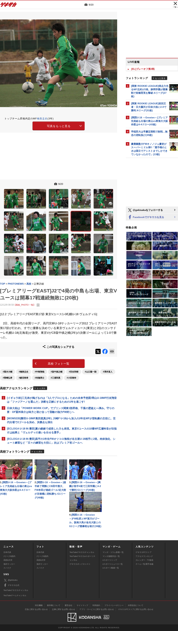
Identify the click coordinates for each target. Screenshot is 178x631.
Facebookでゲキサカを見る (148, 217)
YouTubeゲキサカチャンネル (82, 552)
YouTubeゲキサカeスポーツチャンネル (82, 558)
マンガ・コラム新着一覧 (113, 552)
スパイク (7, 568)
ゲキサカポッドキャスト (80, 564)
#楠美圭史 (23, 372)
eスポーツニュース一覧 (113, 564)
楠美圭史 (42, 118)
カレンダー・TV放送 (144, 560)
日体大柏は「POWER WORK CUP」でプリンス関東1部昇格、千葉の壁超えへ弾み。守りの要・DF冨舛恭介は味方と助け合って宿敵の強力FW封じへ (60, 410)
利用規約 (96, 605)
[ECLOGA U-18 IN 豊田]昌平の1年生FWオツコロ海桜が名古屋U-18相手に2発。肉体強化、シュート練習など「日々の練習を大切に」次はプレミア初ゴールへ (61, 440)
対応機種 (39, 605)
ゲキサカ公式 (13, 585)
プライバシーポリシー (114, 605)
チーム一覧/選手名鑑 (144, 564)
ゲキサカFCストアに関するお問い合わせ (135, 609)
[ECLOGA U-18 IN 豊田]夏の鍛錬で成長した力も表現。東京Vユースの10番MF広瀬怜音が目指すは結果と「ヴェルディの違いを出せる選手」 (62, 430)
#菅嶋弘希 (7, 378)
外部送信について (135, 605)
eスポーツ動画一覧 (111, 568)
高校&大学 (7, 560)
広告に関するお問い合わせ (36, 609)
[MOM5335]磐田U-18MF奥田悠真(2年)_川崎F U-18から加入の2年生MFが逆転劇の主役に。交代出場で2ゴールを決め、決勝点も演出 (61, 420)
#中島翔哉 (39, 372)
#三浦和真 (55, 378)
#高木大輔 (7, 372)
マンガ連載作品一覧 (111, 556)
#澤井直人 (107, 372)
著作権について (53, 605)
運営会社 (68, 605)
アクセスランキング (144, 556)
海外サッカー (9, 564)
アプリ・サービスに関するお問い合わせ (96, 609)
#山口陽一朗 (90, 372)
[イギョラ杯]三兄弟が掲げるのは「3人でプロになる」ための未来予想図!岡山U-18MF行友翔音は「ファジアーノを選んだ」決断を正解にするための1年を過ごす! (62, 399)
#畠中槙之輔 (56, 372)
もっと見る (41, 388)
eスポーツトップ (110, 560)
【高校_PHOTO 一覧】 (24, 305)
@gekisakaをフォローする (147, 210)
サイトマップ (82, 605)
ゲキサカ (8, 5)
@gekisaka (12, 580)
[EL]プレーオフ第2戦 (143, 69)
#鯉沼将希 (23, 378)
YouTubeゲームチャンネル (14, 595)
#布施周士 (39, 378)
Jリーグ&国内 (9, 556)
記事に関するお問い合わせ (63, 609)
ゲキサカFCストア (144, 552)
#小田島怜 (71, 378)
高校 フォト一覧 (58, 363)
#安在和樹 (73, 372)
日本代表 (7, 552)
